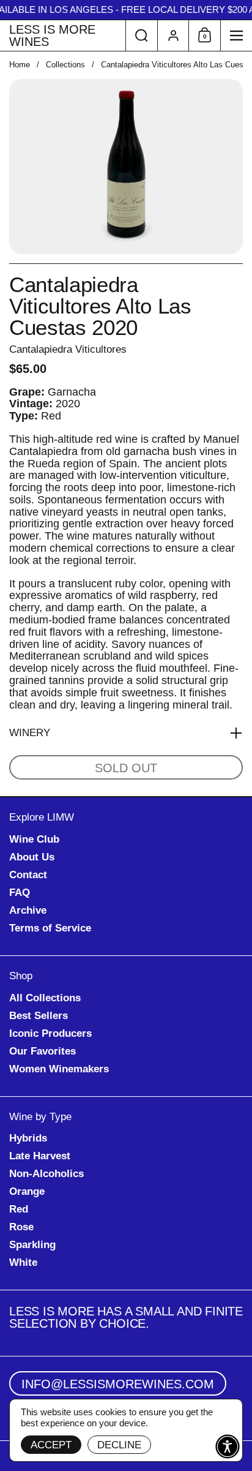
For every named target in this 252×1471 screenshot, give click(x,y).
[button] (141, 35)
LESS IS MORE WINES (52, 35)
